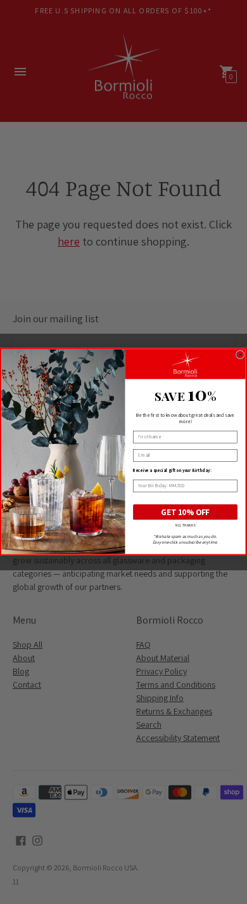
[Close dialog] (240, 354)
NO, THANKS (185, 525)
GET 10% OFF (185, 512)
